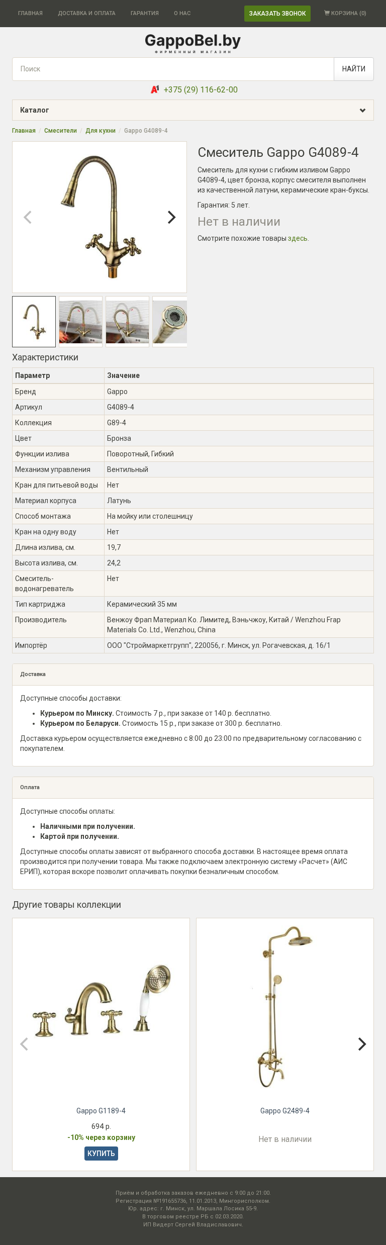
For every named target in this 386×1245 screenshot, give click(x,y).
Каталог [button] (34, 110)
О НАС (182, 13)
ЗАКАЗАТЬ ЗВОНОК (277, 13)
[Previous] (29, 217)
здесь (298, 238)
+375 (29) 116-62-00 (201, 89)
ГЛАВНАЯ (30, 13)
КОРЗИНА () (348, 13)
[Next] (170, 217)
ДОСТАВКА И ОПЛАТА (87, 13)
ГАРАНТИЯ (145, 13)
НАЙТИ (353, 69)
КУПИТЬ (101, 1154)
